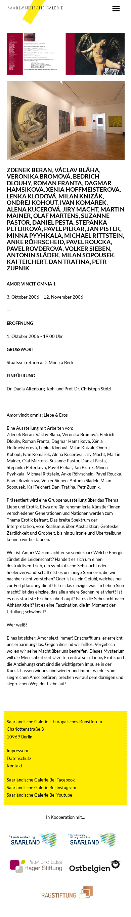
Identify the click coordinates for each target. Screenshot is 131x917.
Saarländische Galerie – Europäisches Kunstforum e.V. (35, 7)
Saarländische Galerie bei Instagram (41, 787)
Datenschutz (19, 758)
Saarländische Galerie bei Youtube (39, 795)
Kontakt (15, 765)
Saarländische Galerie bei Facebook (41, 779)
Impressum (17, 750)
